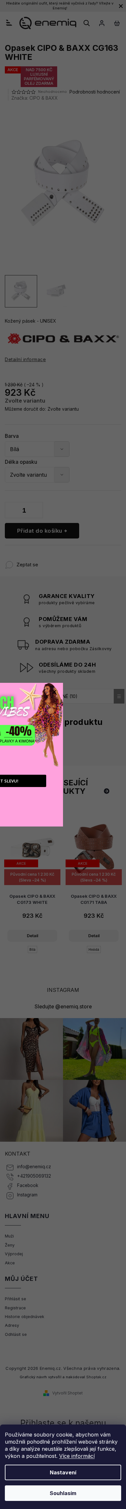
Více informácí (77, 1456)
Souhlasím (63, 1493)
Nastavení (63, 1472)
